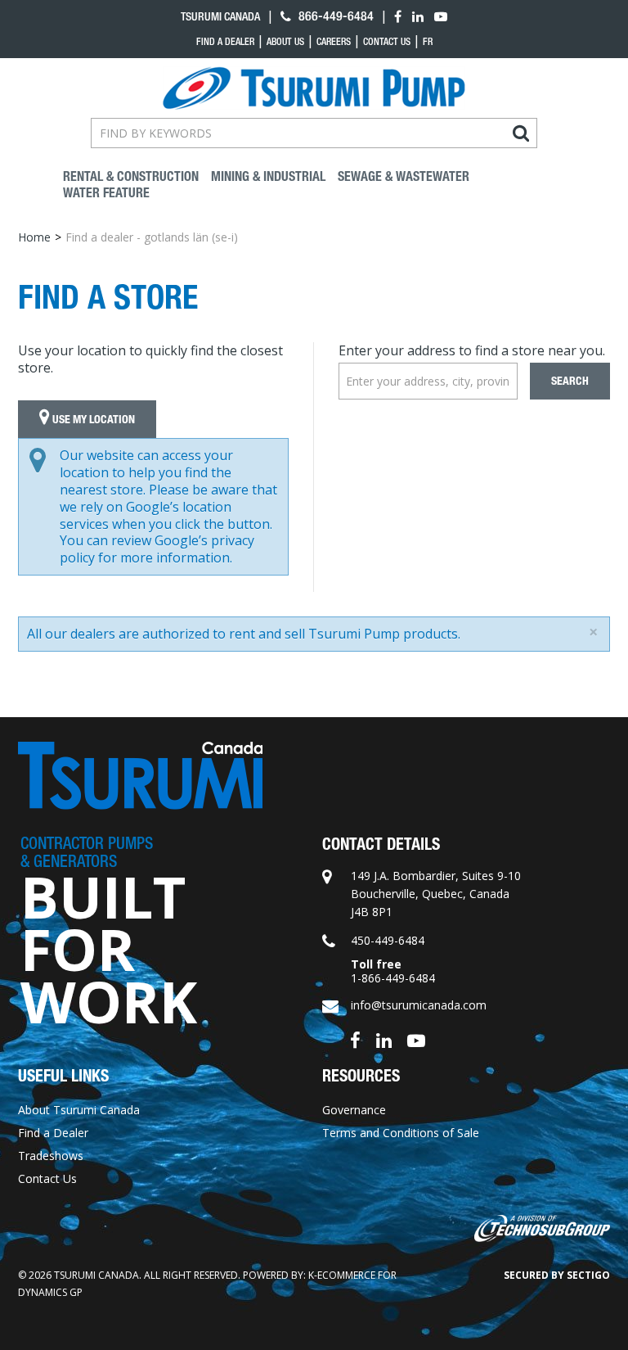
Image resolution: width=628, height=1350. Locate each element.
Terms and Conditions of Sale (400, 1132)
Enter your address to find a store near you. (472, 350)
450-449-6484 (387, 940)
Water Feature (106, 193)
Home (34, 237)
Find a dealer (225, 41)
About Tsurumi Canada (79, 1109)
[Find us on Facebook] (355, 1039)
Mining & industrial (268, 176)
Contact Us (386, 41)
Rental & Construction (131, 176)
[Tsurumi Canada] (314, 88)
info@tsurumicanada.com (419, 1005)
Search (570, 381)
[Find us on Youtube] (416, 1039)
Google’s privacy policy (157, 549)
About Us (285, 41)
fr (428, 41)
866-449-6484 (334, 16)
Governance (354, 1109)
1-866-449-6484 (393, 978)
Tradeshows (50, 1155)
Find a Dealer (53, 1132)
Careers (333, 41)
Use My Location (92, 420)
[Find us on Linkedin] (384, 1039)
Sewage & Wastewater (403, 176)
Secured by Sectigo (557, 1275)
